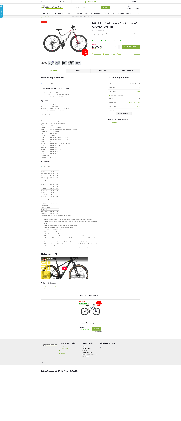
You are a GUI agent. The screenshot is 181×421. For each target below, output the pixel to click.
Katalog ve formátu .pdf (50, 287)
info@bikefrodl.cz (65, 346)
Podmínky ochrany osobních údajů (89, 354)
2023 (138, 87)
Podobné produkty (126, 70)
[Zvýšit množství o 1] (119, 46)
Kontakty (43, 1)
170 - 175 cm (136, 102)
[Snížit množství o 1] (119, 48)
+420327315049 (64, 348)
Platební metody (85, 356)
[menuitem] (47, 13)
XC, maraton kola (114, 122)
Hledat (105, 7)
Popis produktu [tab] (53, 70)
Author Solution (136, 91)
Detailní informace (108, 34)
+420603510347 (64, 351)
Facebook (63, 353)
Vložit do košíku (132, 46)
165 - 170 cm (128, 102)
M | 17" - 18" (136, 95)
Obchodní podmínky (51, 1)
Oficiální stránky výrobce (50, 289)
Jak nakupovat (61, 1)
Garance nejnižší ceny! (87, 352)
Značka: (137, 54)
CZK (135, 2)
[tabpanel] (90, 316)
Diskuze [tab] (78, 70)
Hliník (138, 106)
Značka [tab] (102, 70)
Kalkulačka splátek (98, 48)
